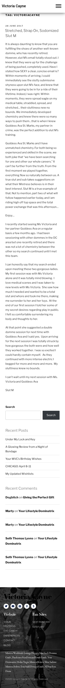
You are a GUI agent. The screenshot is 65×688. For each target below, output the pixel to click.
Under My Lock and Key (20, 439)
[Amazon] (26, 606)
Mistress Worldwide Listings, (18, 653)
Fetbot (17, 667)
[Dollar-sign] (33, 606)
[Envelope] (13, 606)
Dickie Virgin (23, 662)
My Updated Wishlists (19, 473)
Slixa (47, 662)
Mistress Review (37, 662)
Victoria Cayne (14, 6)
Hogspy (34, 653)
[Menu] (58, 6)
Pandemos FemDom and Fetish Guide (29, 657)
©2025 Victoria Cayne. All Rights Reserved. (26, 679)
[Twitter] (6, 606)
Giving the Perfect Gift (38, 497)
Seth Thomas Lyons (19, 538)
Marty (9, 511)
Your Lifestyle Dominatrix (36, 511)
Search (10, 407)
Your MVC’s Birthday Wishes (23, 458)
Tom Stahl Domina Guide (32, 667)
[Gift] (19, 606)
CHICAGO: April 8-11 (18, 466)
